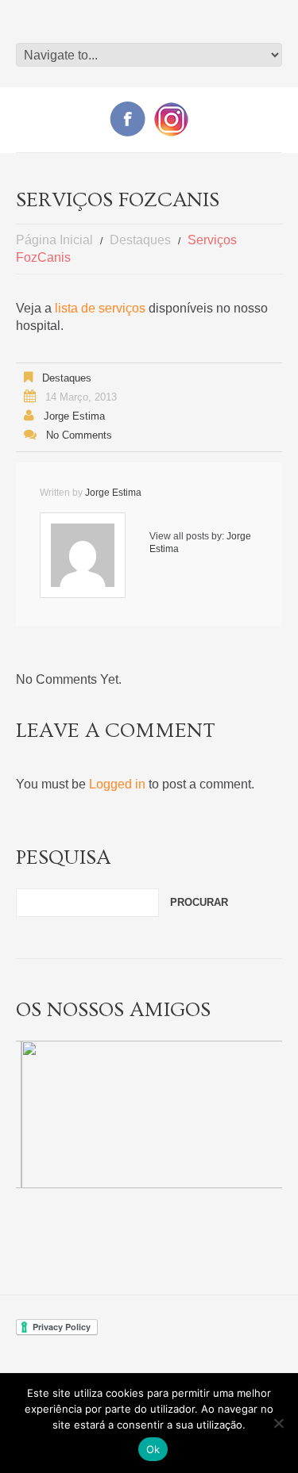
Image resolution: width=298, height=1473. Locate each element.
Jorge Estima (74, 416)
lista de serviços (100, 308)
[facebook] (127, 118)
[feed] (171, 118)
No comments (79, 435)
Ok (153, 1449)
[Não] (278, 1423)
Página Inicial (54, 240)
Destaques (140, 240)
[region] (149, 1114)
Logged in (117, 784)
